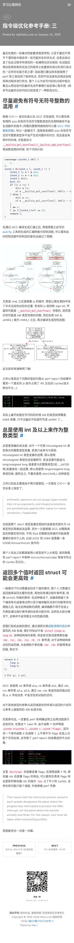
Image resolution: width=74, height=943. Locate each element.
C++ (7, 17)
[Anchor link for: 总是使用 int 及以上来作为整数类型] (20, 435)
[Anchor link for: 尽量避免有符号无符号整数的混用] (15, 106)
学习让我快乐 (12, 5)
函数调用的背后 (57, 626)
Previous (19, 849)
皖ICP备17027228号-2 (41, 921)
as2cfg (7, 231)
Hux (34, 925)
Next (55, 847)
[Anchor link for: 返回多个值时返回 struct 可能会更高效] (31, 578)
